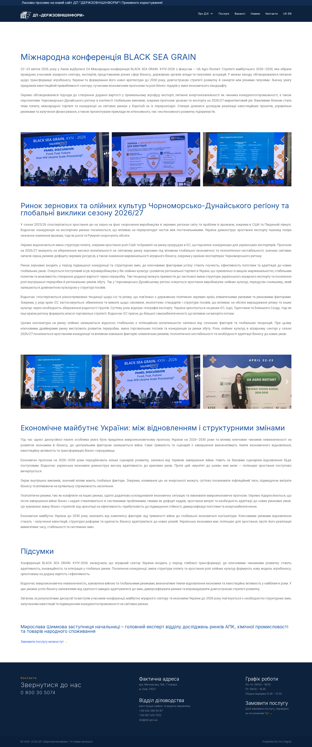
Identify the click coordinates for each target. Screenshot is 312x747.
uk (285, 13)
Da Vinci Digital (282, 741)
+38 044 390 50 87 (151, 710)
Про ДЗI (203, 13)
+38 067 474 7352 (150, 715)
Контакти (271, 13)
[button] (149, 183)
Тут (267, 713)
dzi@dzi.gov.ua (148, 720)
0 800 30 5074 (38, 692)
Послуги (223, 13)
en (289, 13)
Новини (255, 13)
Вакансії (240, 13)
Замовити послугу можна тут (42, 641)
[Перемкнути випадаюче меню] (211, 13)
